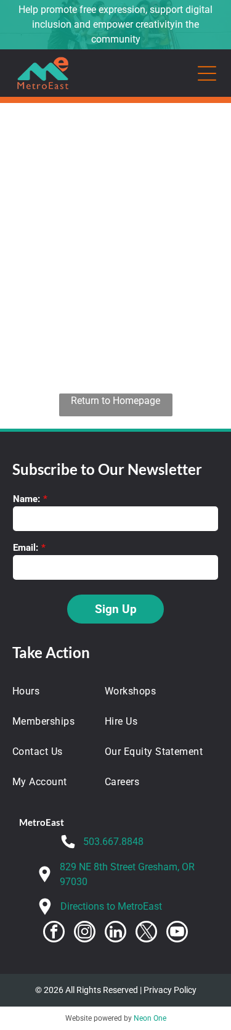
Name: (26, 499)
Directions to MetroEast (111, 906)
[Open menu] (207, 73)
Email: (25, 547)
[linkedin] (115, 933)
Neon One (150, 1018)
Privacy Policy (170, 990)
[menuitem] (50, 691)
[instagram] (84, 933)
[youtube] (177, 933)
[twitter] (146, 933)
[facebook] (54, 933)
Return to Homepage (115, 400)
